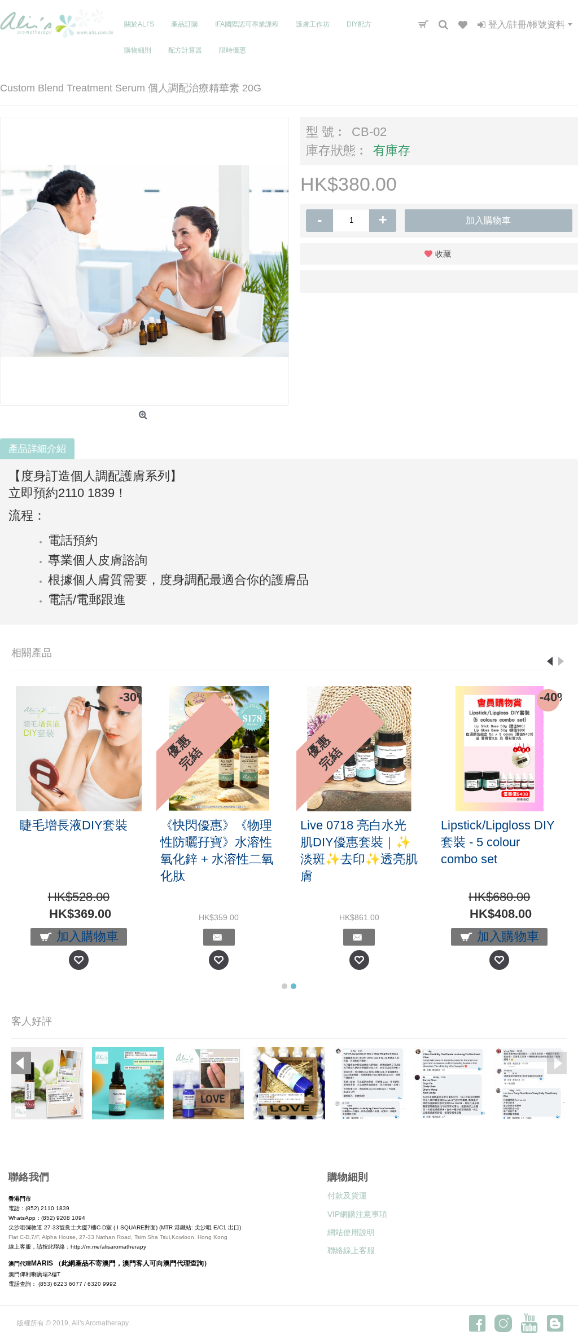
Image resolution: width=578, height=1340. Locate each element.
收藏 (443, 253)
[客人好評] (47, 1083)
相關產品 (31, 652)
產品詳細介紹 (37, 448)
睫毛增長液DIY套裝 (74, 825)
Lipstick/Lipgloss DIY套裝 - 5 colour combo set (498, 842)
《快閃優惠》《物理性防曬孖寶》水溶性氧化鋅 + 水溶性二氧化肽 (217, 850)
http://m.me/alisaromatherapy (108, 1247)
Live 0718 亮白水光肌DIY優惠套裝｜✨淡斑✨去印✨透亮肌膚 (359, 850)
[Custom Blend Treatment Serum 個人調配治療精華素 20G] (144, 261)
